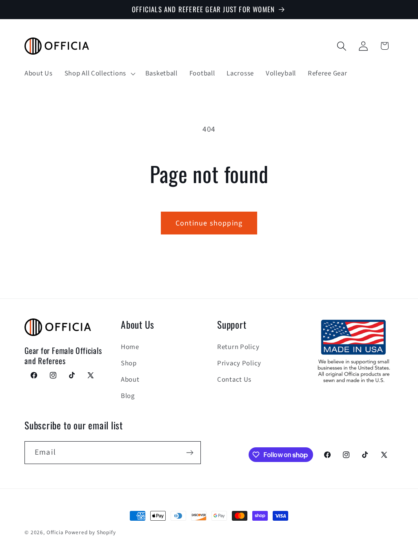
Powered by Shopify (90, 532)
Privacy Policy (239, 363)
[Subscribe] (189, 452)
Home (130, 347)
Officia (55, 532)
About (130, 380)
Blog (128, 396)
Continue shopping (209, 223)
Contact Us (234, 380)
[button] (98, 73)
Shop (129, 363)
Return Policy (238, 347)
